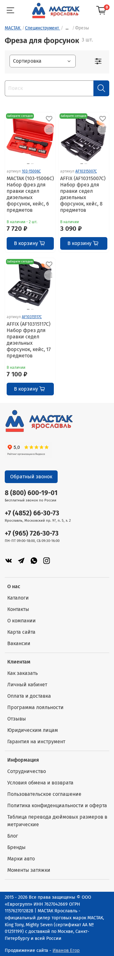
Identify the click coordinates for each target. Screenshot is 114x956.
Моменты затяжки (28, 870)
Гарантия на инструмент (36, 742)
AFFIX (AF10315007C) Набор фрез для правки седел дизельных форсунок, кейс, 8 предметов (82, 194)
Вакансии (18, 643)
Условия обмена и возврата (40, 783)
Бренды (16, 847)
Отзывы (16, 719)
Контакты (18, 609)
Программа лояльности (35, 707)
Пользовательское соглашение (44, 794)
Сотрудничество (26, 771)
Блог (12, 836)
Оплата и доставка (29, 696)
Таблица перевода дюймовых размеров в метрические (57, 820)
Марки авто (21, 859)
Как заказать (22, 673)
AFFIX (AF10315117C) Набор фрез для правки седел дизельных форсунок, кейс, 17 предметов (29, 340)
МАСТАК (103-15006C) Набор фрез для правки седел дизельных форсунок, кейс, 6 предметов (30, 194)
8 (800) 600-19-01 (31, 493)
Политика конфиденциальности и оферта (57, 805)
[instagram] (46, 560)
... (67, 28)
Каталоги (18, 598)
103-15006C (31, 171)
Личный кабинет (27, 685)
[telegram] (21, 560)
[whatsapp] (34, 560)
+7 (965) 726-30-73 (32, 534)
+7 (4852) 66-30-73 (32, 513)
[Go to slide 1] (28, 163)
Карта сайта (21, 632)
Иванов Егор (66, 950)
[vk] (8, 560)
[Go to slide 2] (32, 163)
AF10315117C (32, 317)
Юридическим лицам (32, 730)
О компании (21, 621)
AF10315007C (86, 171)
